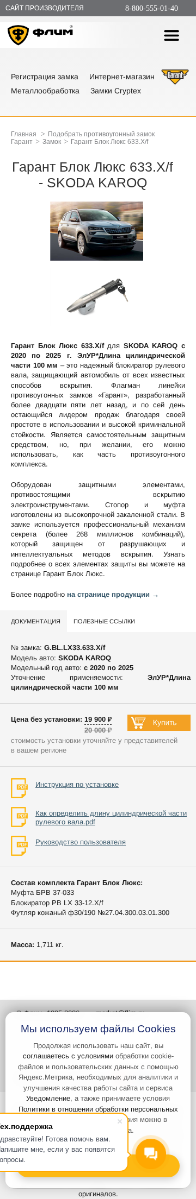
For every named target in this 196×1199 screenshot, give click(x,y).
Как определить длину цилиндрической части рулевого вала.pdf (111, 817)
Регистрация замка (44, 76)
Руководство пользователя (80, 842)
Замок (51, 142)
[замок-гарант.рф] (175, 83)
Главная (23, 134)
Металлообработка (45, 90)
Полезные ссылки (104, 621)
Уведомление (48, 1098)
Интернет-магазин (122, 76)
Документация (35, 621)
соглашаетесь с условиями (68, 1056)
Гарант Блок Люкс (73, 574)
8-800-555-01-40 (151, 8)
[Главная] (40, 37)
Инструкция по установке (77, 784)
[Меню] (171, 35)
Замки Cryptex (115, 90)
